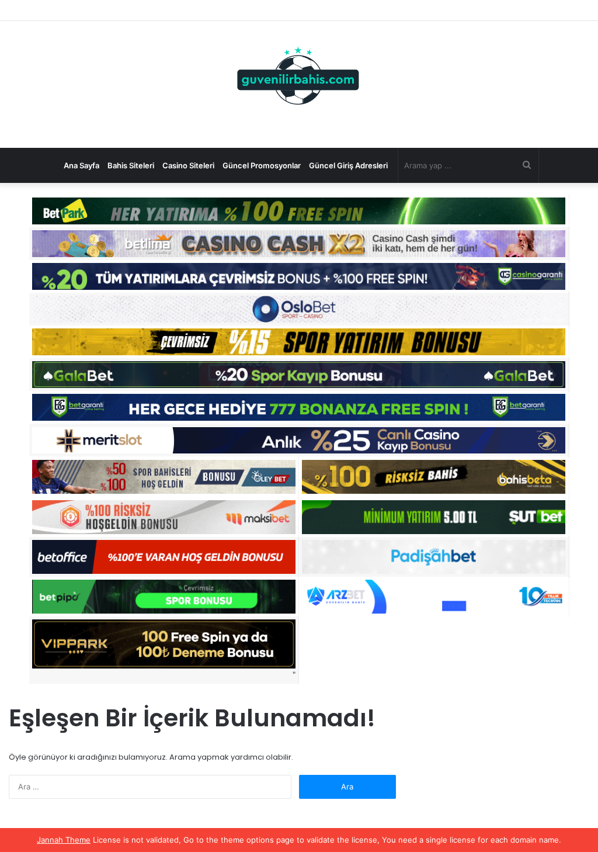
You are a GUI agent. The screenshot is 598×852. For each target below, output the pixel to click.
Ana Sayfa (81, 165)
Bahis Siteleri (130, 165)
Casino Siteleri (188, 165)
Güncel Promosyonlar (261, 165)
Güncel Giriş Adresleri (348, 165)
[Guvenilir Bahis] (298, 78)
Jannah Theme (64, 839)
